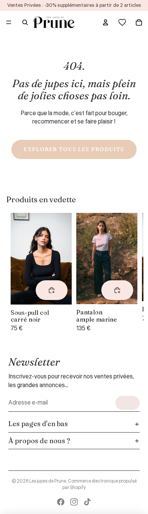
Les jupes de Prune (47, 481)
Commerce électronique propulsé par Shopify (99, 484)
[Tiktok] (87, 501)
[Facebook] (60, 501)
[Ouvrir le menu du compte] (105, 22)
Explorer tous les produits (74, 149)
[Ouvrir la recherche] (25, 22)
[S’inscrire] (127, 403)
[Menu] (8, 22)
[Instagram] (74, 501)
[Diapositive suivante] (128, 273)
